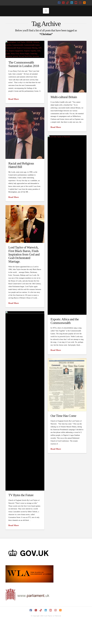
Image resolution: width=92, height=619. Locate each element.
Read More (13, 99)
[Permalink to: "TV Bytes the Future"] (25, 401)
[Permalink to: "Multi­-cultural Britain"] (67, 66)
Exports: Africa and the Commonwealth (65, 321)
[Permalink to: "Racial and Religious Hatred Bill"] (25, 133)
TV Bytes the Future (20, 495)
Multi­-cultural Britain (64, 97)
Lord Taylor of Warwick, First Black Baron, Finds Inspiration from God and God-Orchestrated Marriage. (24, 254)
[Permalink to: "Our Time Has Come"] (67, 384)
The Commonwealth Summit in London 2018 (23, 64)
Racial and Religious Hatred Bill (21, 165)
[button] (46, 11)
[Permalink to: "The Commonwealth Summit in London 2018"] (25, 49)
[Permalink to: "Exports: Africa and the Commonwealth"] (67, 225)
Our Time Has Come (63, 416)
